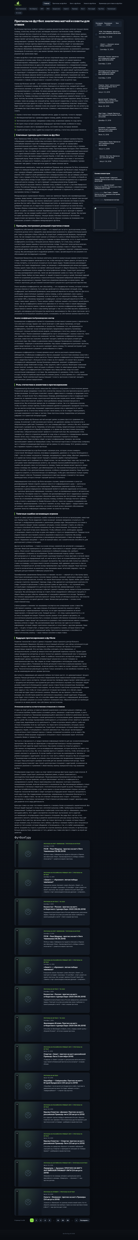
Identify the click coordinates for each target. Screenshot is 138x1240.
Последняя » (84, 1220)
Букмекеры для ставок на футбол (110, 3)
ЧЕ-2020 (18, 13)
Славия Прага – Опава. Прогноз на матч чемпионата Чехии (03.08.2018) (109, 143)
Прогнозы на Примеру (51, 1192)
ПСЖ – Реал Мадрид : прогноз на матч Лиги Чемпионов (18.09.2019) (63, 850)
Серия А (66, 9)
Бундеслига (56, 9)
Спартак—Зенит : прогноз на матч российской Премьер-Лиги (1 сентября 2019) (65, 1055)
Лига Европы (33, 9)
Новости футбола (90, 3)
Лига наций (91, 9)
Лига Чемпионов (21, 9)
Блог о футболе (75, 3)
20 (63, 1220)
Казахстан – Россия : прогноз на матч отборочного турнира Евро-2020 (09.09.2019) (65, 908)
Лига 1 (83, 9)
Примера (75, 9)
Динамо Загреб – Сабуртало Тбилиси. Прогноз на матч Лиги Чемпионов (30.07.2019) (108, 100)
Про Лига (101, 9)
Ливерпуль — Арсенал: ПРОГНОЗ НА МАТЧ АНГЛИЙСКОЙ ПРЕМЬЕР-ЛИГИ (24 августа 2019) (63, 1170)
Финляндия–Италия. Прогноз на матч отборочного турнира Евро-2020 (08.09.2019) (65, 1024)
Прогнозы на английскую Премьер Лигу (57, 1163)
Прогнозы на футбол (59, 3)
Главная (46, 3)
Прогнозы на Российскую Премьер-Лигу (58, 872)
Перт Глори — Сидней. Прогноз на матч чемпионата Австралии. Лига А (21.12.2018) (109, 115)
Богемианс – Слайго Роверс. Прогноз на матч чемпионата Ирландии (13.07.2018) (107, 129)
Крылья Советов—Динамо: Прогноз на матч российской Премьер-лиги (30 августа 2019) (64, 1113)
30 (68, 1220)
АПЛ (42, 9)
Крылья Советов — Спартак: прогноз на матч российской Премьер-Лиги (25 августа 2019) (64, 1142)
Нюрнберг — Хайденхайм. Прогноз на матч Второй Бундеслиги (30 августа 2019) (63, 1082)
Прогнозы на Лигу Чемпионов (54, 843)
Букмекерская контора (111, 200)
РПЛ (48, 9)
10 (58, 1220)
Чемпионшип (111, 9)
